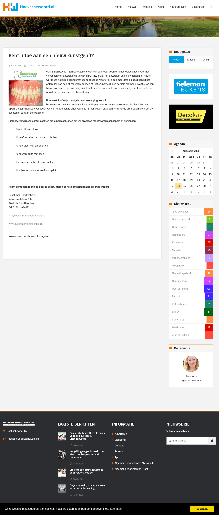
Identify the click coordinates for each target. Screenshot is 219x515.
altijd (206, 59)
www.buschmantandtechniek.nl (26, 223)
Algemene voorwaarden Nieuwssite (134, 463)
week (176, 59)
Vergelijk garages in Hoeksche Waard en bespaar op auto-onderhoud (87, 454)
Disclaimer (120, 439)
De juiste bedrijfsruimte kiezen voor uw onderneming (87, 487)
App (117, 457)
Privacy (119, 451)
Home (118, 6)
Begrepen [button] (202, 508)
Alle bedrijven (178, 6)
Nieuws (132, 6)
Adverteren (121, 433)
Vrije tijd (147, 6)
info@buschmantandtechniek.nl (26, 215)
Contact (119, 445)
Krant (161, 6)
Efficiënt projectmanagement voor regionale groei (86, 471)
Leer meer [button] (116, 508)
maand (191, 59)
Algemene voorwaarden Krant (131, 468)
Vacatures (198, 6)
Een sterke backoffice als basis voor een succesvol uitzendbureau (87, 436)
